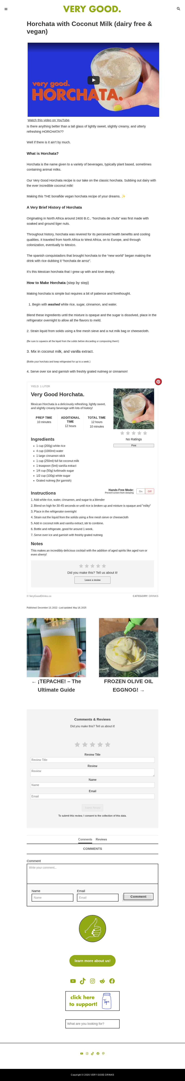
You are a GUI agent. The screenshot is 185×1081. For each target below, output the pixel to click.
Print (133, 445)
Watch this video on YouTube (48, 120)
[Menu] (6, 8)
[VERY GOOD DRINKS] (92, 9)
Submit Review (92, 807)
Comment (34, 861)
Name (92, 779)
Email (92, 791)
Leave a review (92, 580)
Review (92, 766)
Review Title (92, 754)
